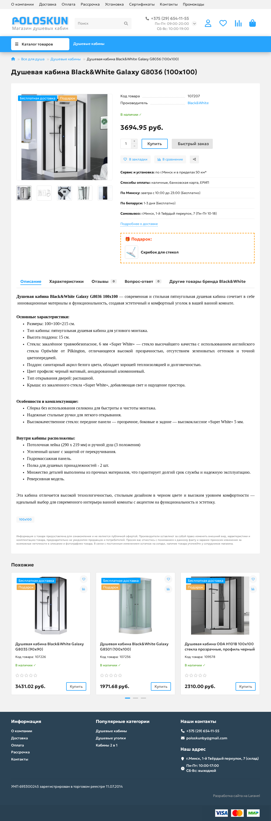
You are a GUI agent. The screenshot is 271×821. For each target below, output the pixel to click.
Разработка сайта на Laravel (236, 796)
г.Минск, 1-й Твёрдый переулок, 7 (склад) (222, 758)
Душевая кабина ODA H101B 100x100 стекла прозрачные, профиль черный (220, 647)
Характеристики (66, 281)
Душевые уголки (111, 738)
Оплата (68, 4)
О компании (22, 4)
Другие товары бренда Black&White (207, 281)
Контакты (169, 4)
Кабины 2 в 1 (107, 745)
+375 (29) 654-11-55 (170, 18)
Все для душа (32, 59)
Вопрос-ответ (142, 281)
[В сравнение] (84, 589)
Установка (114, 4)
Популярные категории (123, 721)
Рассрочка (90, 4)
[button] (17, 193)
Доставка (47, 4)
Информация (26, 721)
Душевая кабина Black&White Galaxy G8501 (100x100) (134, 647)
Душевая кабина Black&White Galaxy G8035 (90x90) (49, 647)
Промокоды (193, 4)
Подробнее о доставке (139, 224)
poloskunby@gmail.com (206, 738)
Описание (30, 281)
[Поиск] (126, 23)
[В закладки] (84, 579)
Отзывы (103, 281)
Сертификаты (142, 4)
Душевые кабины (89, 43)
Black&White (198, 103)
